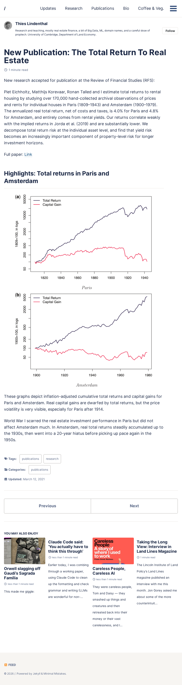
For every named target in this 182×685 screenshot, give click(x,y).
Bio (126, 8)
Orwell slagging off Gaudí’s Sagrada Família (22, 573)
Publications (102, 8)
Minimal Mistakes (55, 673)
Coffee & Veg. (151, 8)
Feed (12, 665)
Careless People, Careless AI (109, 571)
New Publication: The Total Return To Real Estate (85, 56)
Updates (48, 8)
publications (30, 459)
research (52, 459)
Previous (47, 506)
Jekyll (36, 673)
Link (28, 154)
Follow (170, 31)
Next (134, 506)
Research (74, 8)
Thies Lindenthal (31, 23)
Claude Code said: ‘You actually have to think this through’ (68, 547)
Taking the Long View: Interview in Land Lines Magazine (157, 547)
